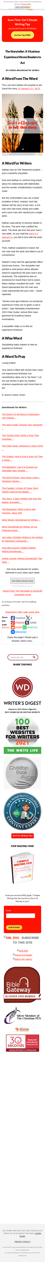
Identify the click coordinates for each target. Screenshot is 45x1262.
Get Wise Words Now (22, 581)
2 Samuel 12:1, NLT (29, 88)
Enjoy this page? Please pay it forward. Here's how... (23, 639)
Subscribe (14, 927)
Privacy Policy (22, 1242)
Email (8, 910)
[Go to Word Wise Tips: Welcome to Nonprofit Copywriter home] (22, 11)
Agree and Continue (23, 7)
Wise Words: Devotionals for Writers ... (21, 520)
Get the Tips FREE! (22, 35)
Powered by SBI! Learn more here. (22, 612)
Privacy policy (26, 4)
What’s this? (5, 627)
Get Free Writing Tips (22, 836)
